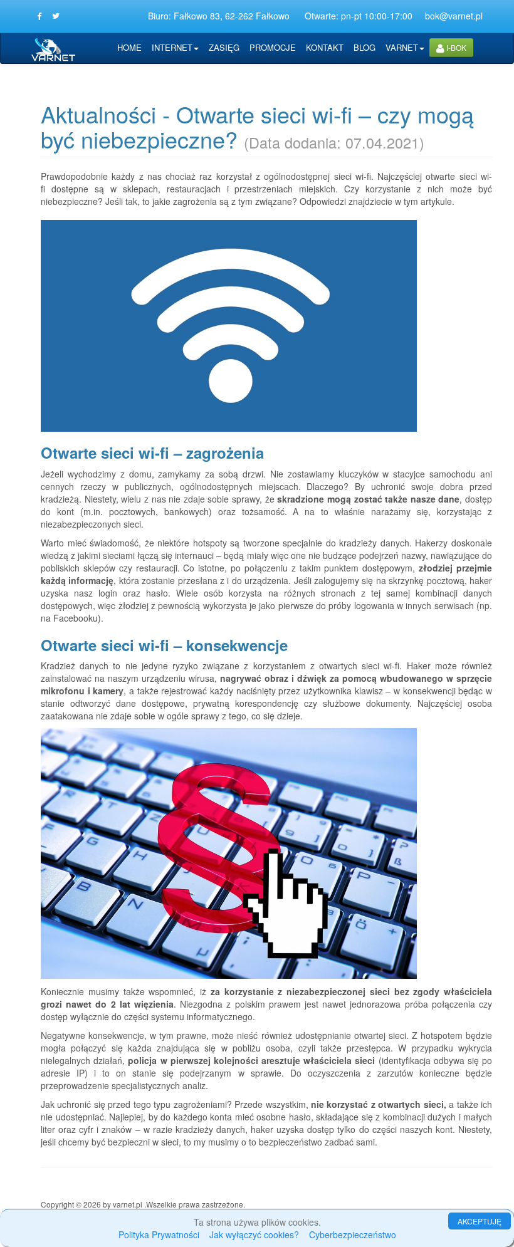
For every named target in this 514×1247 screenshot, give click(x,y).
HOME (129, 47)
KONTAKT (325, 47)
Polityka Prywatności (158, 1234)
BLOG (364, 47)
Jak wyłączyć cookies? (254, 1234)
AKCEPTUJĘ (479, 1221)
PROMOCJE (272, 47)
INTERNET (172, 47)
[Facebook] (39, 16)
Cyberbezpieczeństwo (352, 1234)
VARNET (402, 47)
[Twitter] (56, 15)
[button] (451, 47)
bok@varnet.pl (454, 15)
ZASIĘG (224, 47)
